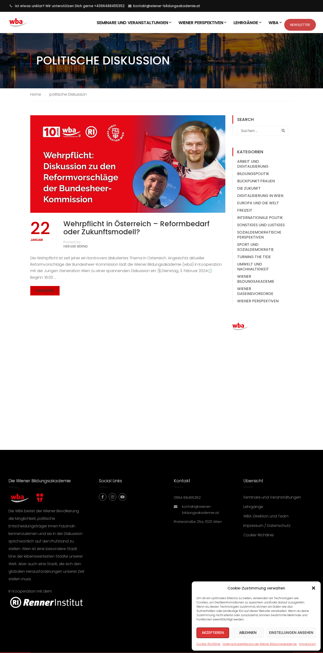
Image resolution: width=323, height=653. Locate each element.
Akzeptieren (213, 632)
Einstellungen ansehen (291, 632)
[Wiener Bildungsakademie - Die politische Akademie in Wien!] (25, 25)
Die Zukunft (249, 188)
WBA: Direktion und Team (265, 516)
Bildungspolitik (253, 173)
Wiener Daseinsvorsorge (255, 291)
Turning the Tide (254, 257)
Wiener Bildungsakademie (255, 279)
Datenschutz (279, 525)
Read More (45, 290)
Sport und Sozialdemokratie (255, 247)
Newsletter (300, 24)
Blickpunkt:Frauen (256, 181)
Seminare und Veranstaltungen (132, 23)
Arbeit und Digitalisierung (252, 164)
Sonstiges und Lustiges (261, 225)
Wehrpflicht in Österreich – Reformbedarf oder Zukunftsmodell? (136, 228)
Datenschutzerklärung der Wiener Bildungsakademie (260, 644)
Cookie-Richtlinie (208, 644)
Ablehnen (248, 632)
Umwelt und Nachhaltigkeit (253, 266)
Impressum (307, 644)
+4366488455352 (109, 6)
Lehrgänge (246, 23)
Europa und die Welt (258, 203)
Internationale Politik (260, 217)
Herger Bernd (75, 246)
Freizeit (244, 210)
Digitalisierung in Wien (260, 195)
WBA (274, 23)
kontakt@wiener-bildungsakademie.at (166, 6)
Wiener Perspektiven (201, 23)
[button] (313, 588)
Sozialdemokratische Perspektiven (259, 235)
